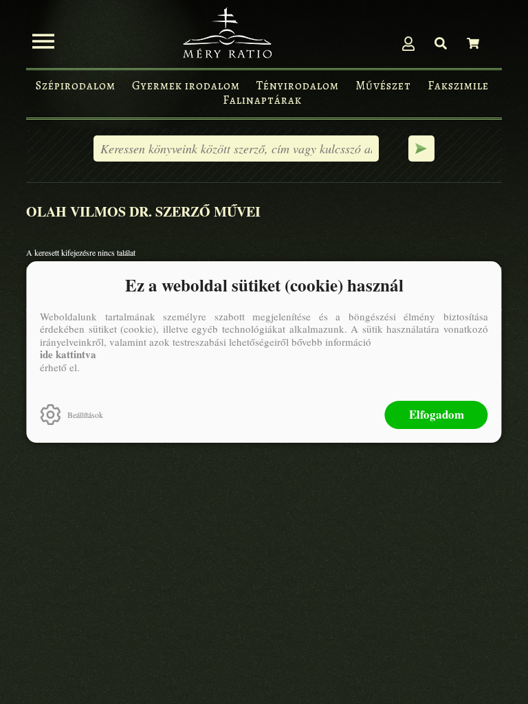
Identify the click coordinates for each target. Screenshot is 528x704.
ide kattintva (68, 354)
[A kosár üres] (473, 43)
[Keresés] (441, 43)
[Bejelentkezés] (408, 43)
